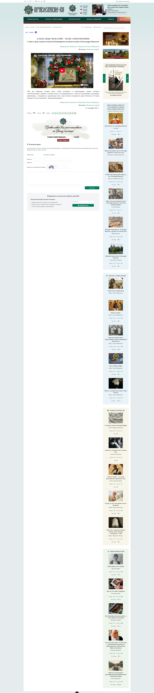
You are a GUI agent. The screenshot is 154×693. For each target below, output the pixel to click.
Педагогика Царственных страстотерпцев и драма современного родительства (116, 339)
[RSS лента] (41, 1)
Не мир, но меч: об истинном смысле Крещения (115, 504)
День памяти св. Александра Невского (116, 126)
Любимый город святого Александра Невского (115, 257)
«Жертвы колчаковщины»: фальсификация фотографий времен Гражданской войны (115, 674)
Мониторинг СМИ (57, 27)
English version (85, 13)
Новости (111, 19)
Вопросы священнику (94, 19)
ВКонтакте (35, 154)
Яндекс (38, 154)
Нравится (31, 32)
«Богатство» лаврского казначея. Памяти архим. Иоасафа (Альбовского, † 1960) (115, 531)
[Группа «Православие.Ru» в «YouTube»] (36, 1)
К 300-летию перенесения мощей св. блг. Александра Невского (116, 175)
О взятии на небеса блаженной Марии (116, 425)
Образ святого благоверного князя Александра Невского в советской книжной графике (116, 203)
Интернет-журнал (74, 19)
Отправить (92, 188)
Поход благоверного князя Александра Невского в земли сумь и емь (116, 151)
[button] (97, 15)
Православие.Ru (42, 150)
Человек (32, 27)
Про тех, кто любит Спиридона (116, 591)
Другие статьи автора (117, 276)
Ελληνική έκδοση (85, 6)
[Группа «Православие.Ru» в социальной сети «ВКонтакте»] (25, 1)
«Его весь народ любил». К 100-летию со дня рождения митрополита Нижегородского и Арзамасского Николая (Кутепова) (116, 645)
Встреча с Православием (54, 19)
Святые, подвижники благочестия (43, 27)
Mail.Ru (41, 154)
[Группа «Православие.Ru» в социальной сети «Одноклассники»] (27, 1)
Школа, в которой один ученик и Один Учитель (116, 391)
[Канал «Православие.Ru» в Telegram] (38, 1)
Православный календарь (72, 13)
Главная (27, 27)
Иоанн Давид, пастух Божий (116, 566)
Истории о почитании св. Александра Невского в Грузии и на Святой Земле (116, 230)
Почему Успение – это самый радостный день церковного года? (115, 477)
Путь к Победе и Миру (115, 366)
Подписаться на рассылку (124, 1)
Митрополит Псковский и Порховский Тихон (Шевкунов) (79, 46)
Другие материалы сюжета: (116, 111)
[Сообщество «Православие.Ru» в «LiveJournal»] (33, 1)
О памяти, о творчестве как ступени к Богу (116, 451)
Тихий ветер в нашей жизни (116, 291)
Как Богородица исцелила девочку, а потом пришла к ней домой (115, 617)
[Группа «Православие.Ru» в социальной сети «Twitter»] (30, 1)
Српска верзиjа (85, 10)
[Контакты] (44, 1)
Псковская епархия (93, 49)
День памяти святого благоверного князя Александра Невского (116, 107)
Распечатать (98, 27)
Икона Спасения (115, 313)
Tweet (26, 32)
